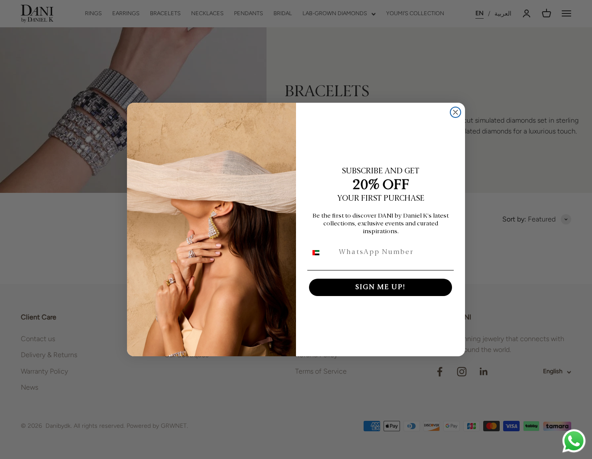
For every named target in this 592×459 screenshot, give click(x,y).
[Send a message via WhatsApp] (574, 441)
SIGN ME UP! (380, 287)
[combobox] (321, 252)
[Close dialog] (455, 112)
